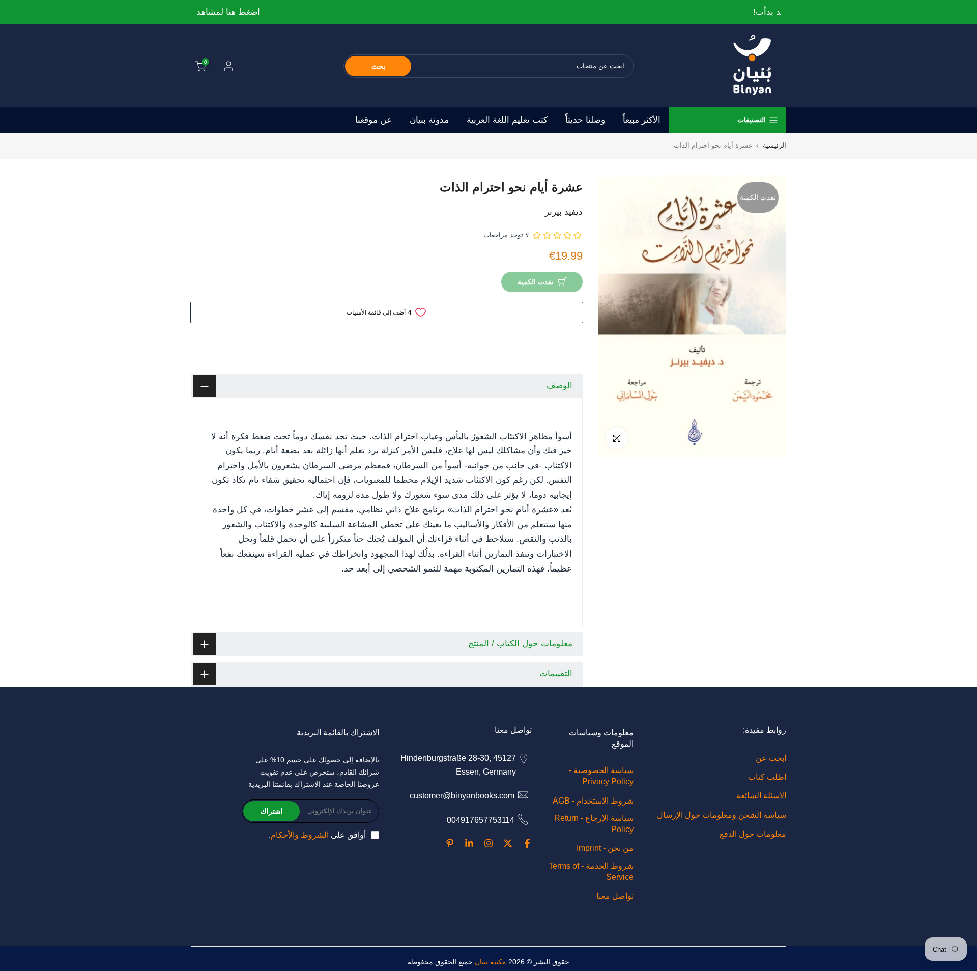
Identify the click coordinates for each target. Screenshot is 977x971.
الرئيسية (774, 145)
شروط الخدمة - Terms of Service (591, 871)
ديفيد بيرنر (564, 212)
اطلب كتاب (767, 777)
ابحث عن (771, 758)
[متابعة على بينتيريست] (449, 843)
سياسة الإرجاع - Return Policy (594, 824)
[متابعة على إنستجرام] (488, 843)
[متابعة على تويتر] (507, 843)
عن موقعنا (373, 120)
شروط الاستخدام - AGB (593, 800)
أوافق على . (317, 835)
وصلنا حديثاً (585, 120)
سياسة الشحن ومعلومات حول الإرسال (721, 815)
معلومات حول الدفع (753, 834)
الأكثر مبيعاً (641, 120)
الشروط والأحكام (300, 835)
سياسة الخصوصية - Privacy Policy (601, 776)
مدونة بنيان (429, 120)
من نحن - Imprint (605, 848)
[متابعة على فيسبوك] (527, 843)
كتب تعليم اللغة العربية (507, 120)
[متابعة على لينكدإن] (469, 843)
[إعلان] (488, 12)
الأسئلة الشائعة (761, 795)
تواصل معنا (615, 896)
